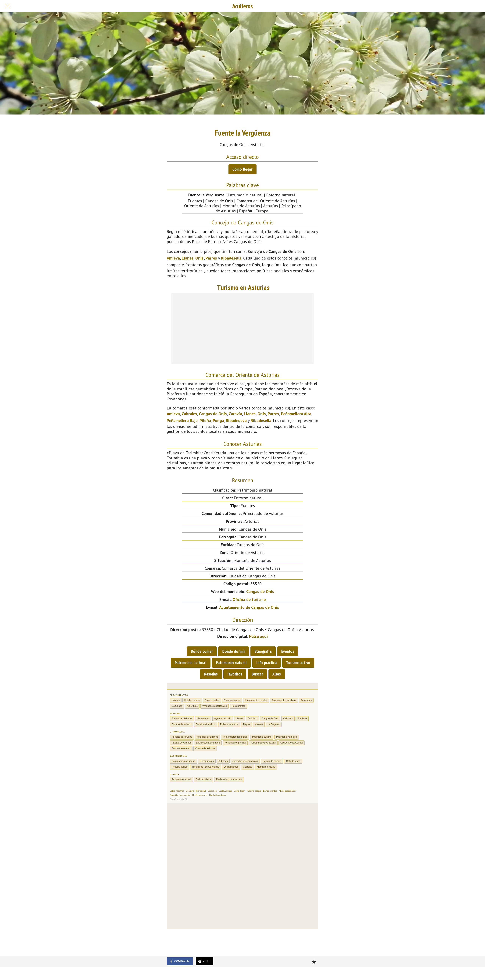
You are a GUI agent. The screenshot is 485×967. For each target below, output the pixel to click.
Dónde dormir (233, 651)
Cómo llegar (242, 169)
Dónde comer (202, 651)
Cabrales (189, 413)
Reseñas (211, 674)
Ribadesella (231, 258)
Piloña (205, 420)
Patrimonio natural (231, 662)
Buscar (257, 674)
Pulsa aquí (258, 636)
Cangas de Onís (213, 413)
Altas (276, 674)
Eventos (287, 651)
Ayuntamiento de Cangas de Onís (249, 607)
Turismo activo (298, 662)
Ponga (218, 420)
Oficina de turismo (249, 599)
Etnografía (263, 651)
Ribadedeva (236, 420)
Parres (211, 258)
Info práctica (266, 662)
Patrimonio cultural (191, 662)
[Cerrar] (7, 6)
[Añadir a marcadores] (313, 961)
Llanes (187, 258)
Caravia (235, 413)
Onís (199, 258)
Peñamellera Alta (296, 413)
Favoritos (234, 674)
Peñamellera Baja (182, 420)
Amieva (173, 258)
